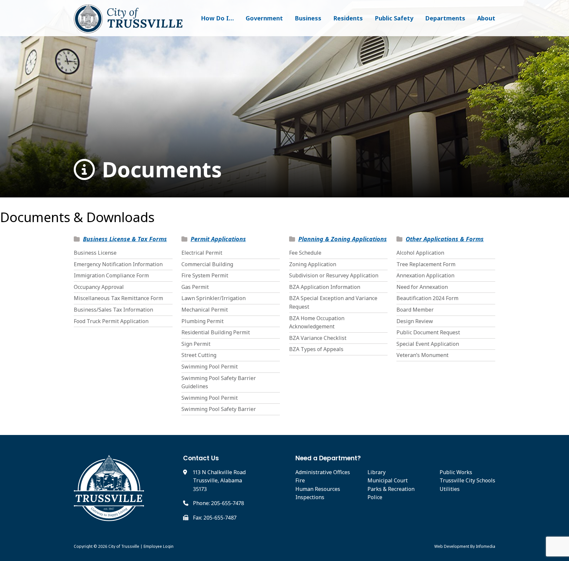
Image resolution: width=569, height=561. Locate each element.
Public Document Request (428, 332)
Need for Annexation (422, 287)
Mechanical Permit (204, 309)
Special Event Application (427, 343)
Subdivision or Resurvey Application (333, 275)
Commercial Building (207, 264)
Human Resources (317, 489)
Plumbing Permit (202, 321)
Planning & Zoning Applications (342, 239)
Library (376, 472)
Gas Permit (195, 287)
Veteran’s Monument (422, 355)
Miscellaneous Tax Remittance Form (118, 298)
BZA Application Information (324, 287)
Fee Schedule (305, 252)
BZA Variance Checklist (317, 338)
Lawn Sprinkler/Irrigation (213, 298)
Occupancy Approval (99, 287)
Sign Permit (195, 343)
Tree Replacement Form (425, 264)
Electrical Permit (201, 252)
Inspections (309, 497)
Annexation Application (425, 275)
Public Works (456, 472)
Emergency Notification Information (118, 264)
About (486, 18)
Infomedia (485, 546)
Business (308, 18)
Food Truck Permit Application (111, 321)
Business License (95, 252)
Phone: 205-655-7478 (218, 503)
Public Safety (394, 18)
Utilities (450, 489)
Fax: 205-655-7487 (214, 517)
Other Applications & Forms (445, 239)
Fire (300, 480)
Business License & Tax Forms (125, 239)
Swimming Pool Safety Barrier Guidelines (218, 382)
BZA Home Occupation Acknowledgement (316, 322)
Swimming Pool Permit (209, 366)
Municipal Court (387, 480)
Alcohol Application (420, 252)
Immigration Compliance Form (111, 275)
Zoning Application (312, 264)
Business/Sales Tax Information (113, 309)
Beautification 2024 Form (427, 298)
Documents (159, 169)
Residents (348, 18)
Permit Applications (218, 239)
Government (264, 18)
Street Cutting (198, 355)
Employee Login (159, 546)
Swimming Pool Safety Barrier (218, 409)
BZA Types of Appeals (316, 349)
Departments (445, 18)
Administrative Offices (322, 472)
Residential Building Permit (215, 332)
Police (374, 497)
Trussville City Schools (467, 480)
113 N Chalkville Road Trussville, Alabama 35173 (219, 481)
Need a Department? (328, 458)
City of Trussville (123, 546)
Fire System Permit (204, 275)
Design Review (414, 321)
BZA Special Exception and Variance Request (333, 302)
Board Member (415, 309)
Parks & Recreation (391, 489)
